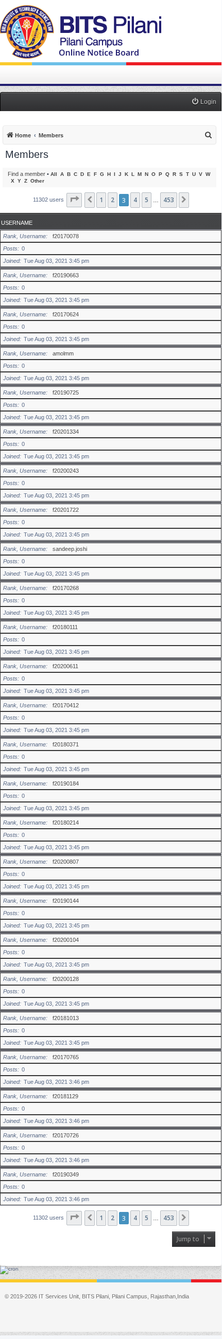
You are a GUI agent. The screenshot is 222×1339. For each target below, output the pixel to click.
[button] (74, 200)
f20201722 (66, 510)
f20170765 (66, 1057)
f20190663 (66, 275)
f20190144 (66, 901)
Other (37, 181)
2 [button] (112, 199)
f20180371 (66, 744)
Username (16, 223)
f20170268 (66, 588)
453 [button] (168, 199)
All (53, 174)
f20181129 (65, 1096)
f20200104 (66, 940)
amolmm (63, 353)
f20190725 (66, 392)
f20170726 (66, 1135)
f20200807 (66, 862)
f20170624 (66, 314)
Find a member (26, 174)
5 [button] (146, 199)
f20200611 (65, 666)
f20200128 (66, 979)
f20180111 (65, 627)
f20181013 (66, 1018)
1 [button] (101, 199)
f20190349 (66, 1174)
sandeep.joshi (70, 549)
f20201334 (66, 432)
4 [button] (135, 199)
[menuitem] (203, 102)
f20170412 (66, 705)
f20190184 (66, 783)
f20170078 (66, 236)
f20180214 (66, 822)
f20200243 (66, 471)
